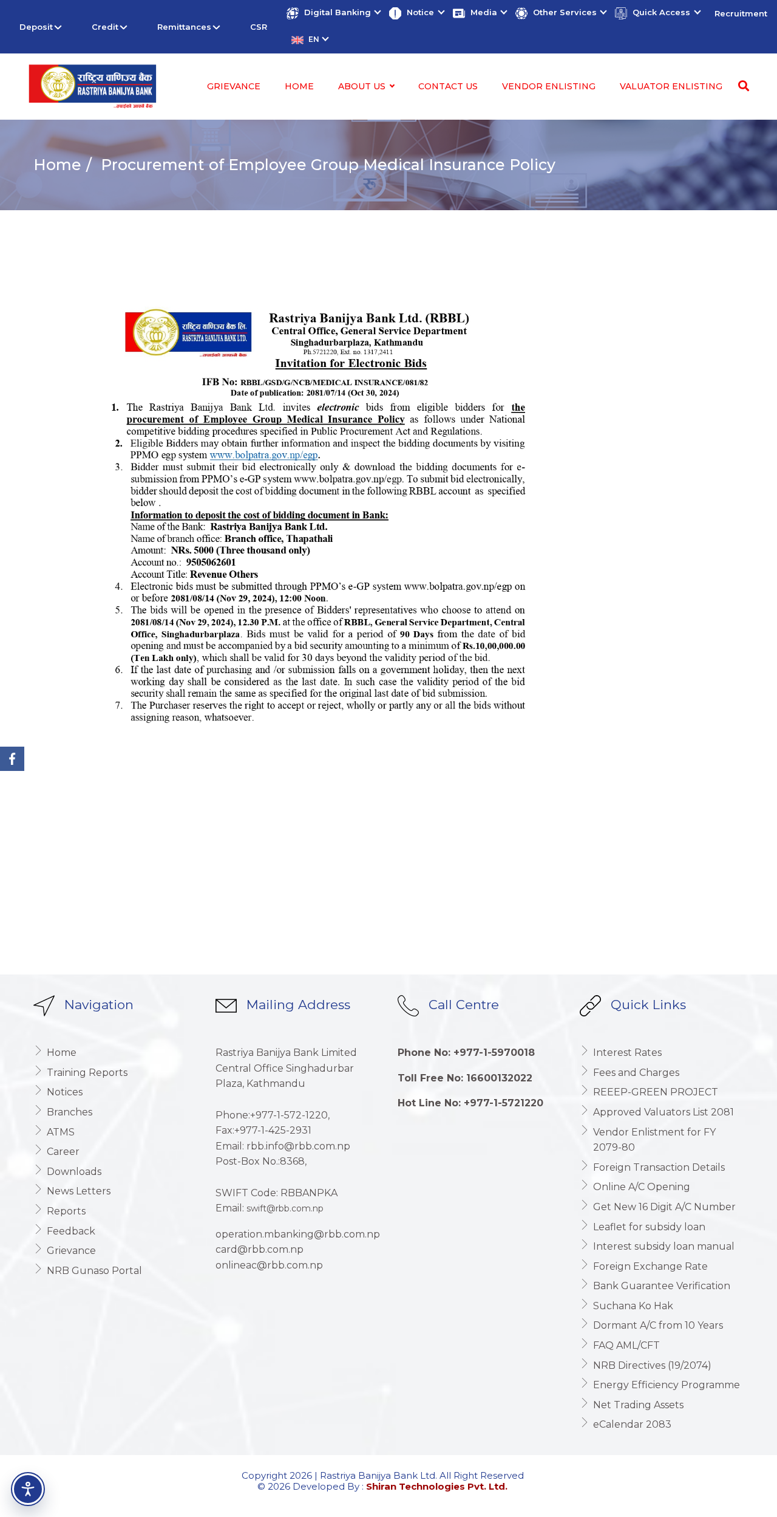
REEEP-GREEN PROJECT (655, 1092)
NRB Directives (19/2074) (652, 1365)
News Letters (78, 1191)
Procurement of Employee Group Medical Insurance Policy (326, 165)
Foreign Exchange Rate (650, 1266)
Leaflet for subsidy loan (649, 1227)
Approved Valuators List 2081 (663, 1112)
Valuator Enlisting (671, 86)
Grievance (233, 86)
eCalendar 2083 (632, 1424)
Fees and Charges (636, 1072)
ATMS (61, 1132)
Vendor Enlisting (548, 86)
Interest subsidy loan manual (664, 1246)
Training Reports (87, 1072)
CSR (258, 27)
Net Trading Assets (638, 1405)
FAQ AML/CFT (626, 1345)
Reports (66, 1211)
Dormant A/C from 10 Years (658, 1325)
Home (299, 86)
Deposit (36, 27)
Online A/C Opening (641, 1187)
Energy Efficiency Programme (666, 1385)
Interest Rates (627, 1052)
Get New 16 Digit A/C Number (664, 1207)
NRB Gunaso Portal (94, 1270)
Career (63, 1151)
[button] (333, 13)
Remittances (184, 27)
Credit (105, 27)
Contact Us (448, 86)
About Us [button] (363, 86)
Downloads (74, 1171)
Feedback (71, 1231)
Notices (65, 1092)
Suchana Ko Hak (633, 1306)
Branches (69, 1112)
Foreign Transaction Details (659, 1167)
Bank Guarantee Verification (661, 1286)
